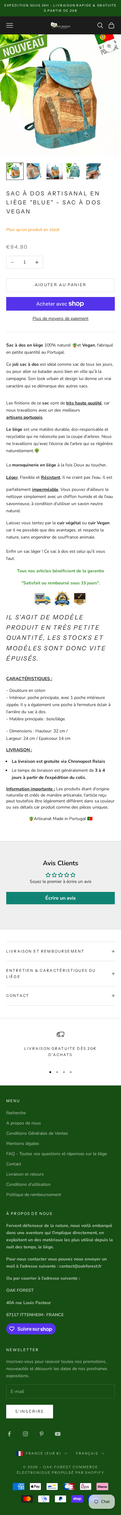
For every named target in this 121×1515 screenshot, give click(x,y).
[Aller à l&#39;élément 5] (94, 171)
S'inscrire (29, 1411)
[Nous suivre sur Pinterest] (41, 1434)
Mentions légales (22, 1143)
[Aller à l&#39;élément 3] (54, 171)
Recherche (16, 1113)
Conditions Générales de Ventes (37, 1133)
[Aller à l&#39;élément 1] (15, 171)
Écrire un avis (60, 898)
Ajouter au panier (61, 285)
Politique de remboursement (33, 1195)
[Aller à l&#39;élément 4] (74, 171)
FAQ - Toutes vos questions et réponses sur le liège (56, 1154)
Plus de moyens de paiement (60, 318)
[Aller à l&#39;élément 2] (34, 171)
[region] (60, 1046)
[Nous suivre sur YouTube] (58, 1434)
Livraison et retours (25, 1174)
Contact (13, 1164)
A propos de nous (23, 1123)
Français (87, 1453)
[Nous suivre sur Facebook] (9, 1434)
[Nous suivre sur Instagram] (25, 1434)
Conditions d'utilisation (28, 1184)
